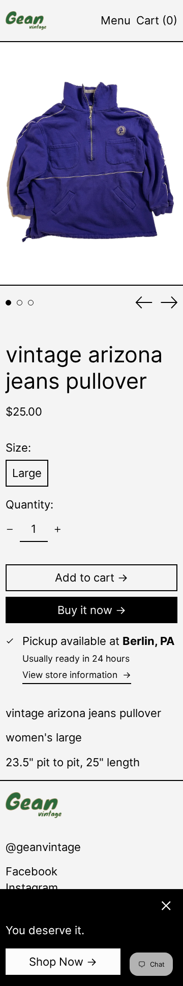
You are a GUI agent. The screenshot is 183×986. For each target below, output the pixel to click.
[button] (156, 20)
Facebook (31, 871)
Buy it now (84, 610)
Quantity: (29, 504)
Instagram (32, 887)
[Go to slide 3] (31, 302)
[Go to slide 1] (8, 302)
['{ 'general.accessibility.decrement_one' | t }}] (10, 529)
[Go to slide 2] (19, 302)
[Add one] (58, 529)
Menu (116, 20)
